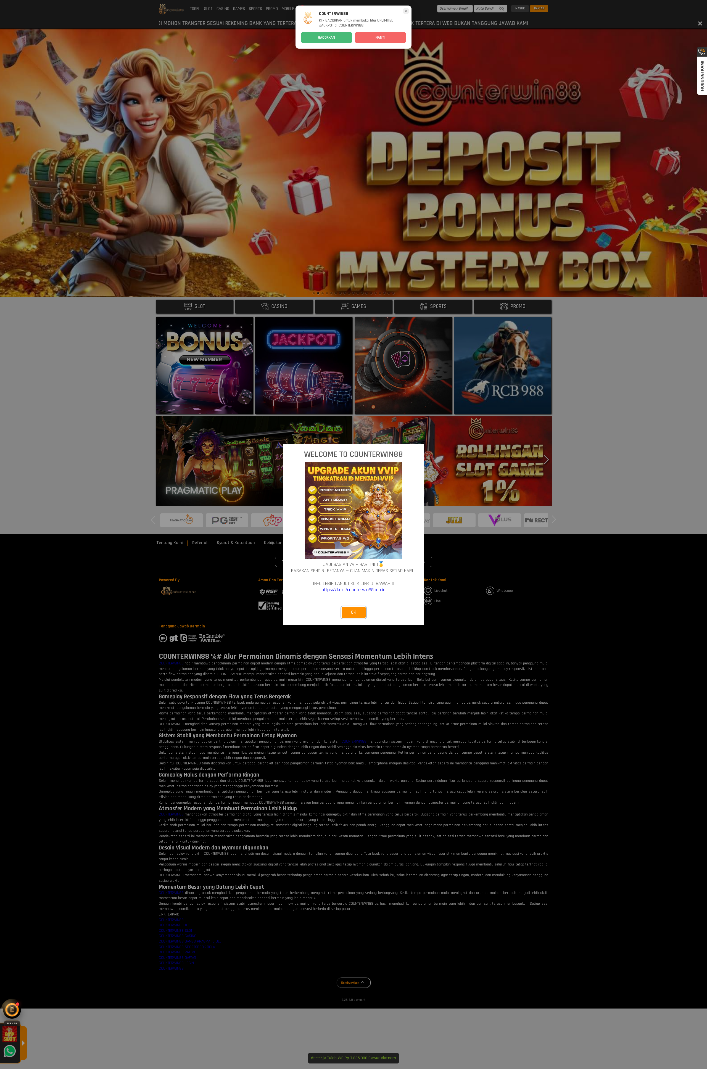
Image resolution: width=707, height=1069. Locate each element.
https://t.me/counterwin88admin (353, 590)
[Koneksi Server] (12, 1010)
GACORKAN (326, 37)
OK (353, 612)
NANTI (380, 37)
